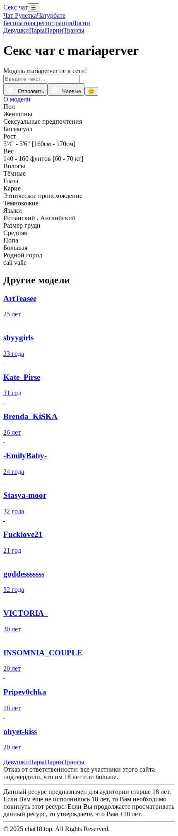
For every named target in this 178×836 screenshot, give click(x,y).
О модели (17, 99)
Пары (37, 30)
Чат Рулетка (20, 15)
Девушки (16, 30)
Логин (81, 22)
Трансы (73, 30)
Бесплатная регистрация (37, 22)
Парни (54, 30)
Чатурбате (51, 15)
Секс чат (15, 7)
